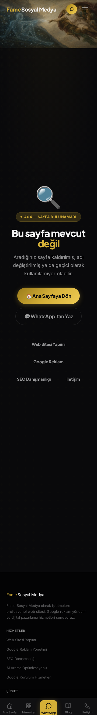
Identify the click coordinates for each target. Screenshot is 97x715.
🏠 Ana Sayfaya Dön (48, 296)
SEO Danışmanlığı (34, 379)
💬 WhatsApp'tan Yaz (48, 316)
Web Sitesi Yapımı (48, 344)
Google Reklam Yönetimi (26, 649)
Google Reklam (48, 361)
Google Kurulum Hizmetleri (28, 677)
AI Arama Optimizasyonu (26, 668)
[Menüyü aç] (85, 9)
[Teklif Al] (71, 9)
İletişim (73, 379)
